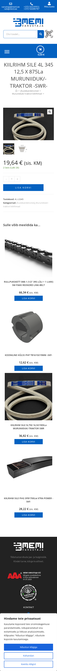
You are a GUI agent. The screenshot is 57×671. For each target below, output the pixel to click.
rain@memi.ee (10, 9)
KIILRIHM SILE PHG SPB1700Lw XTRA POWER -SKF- (28, 500)
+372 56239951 (31, 7)
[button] (49, 111)
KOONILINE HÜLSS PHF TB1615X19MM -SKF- (28, 355)
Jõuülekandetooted (25, 202)
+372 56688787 (31, 9)
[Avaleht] (16, 90)
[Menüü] (7, 51)
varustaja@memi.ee (11, 7)
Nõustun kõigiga (28, 647)
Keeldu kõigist (28, 664)
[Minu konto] (49, 3)
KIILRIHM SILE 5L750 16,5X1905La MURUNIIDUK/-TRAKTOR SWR (29, 427)
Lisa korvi (23, 187)
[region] (28, 642)
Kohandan (28, 655)
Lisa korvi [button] (28, 298)
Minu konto (49, 6)
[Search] (41, 34)
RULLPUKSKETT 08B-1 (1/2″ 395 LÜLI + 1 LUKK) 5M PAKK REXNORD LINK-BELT (28, 283)
